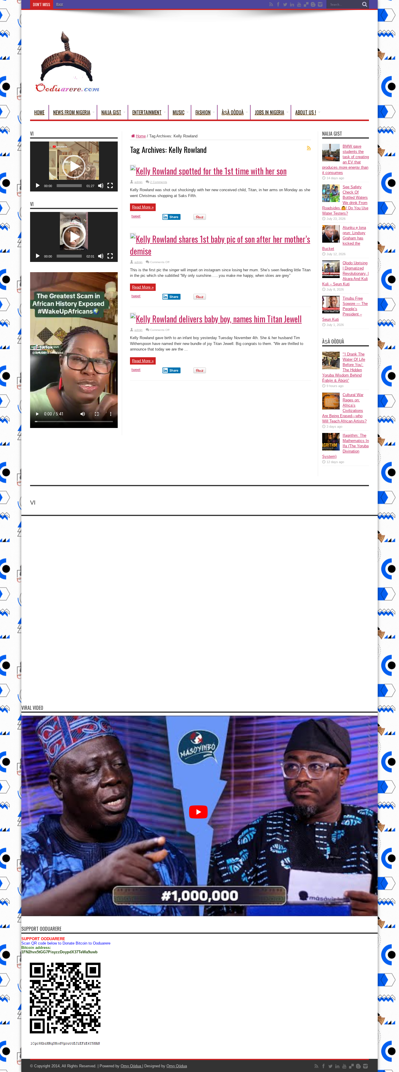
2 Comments (158, 182)
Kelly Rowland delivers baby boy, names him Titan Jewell (219, 319)
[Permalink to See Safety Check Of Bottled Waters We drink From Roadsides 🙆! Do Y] (331, 200)
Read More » (143, 207)
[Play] (38, 186)
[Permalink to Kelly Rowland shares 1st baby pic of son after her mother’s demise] (133, 237)
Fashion (203, 112)
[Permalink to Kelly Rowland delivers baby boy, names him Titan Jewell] (133, 317)
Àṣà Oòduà (233, 112)
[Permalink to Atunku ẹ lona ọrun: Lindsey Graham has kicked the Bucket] (331, 241)
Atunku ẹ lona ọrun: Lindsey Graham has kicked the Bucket (344, 238)
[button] (74, 166)
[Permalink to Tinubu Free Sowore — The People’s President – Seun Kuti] (331, 312)
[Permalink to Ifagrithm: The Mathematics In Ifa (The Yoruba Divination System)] (331, 449)
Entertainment (147, 112)
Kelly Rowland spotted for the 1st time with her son (211, 171)
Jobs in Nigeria (269, 112)
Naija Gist (111, 112)
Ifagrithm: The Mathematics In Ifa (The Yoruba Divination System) (107, 4)
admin (138, 182)
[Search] (364, 4)
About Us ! (305, 112)
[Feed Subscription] (308, 148)
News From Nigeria (71, 112)
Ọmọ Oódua (131, 1066)
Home (39, 112)
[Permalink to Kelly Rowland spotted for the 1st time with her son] (133, 169)
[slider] (69, 185)
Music (178, 112)
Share (173, 217)
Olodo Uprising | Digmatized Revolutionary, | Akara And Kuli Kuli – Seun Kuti (345, 273)
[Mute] (101, 186)
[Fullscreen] (110, 186)
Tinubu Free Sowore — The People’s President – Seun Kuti (345, 309)
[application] (74, 166)
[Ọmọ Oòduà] (66, 90)
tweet (135, 216)
